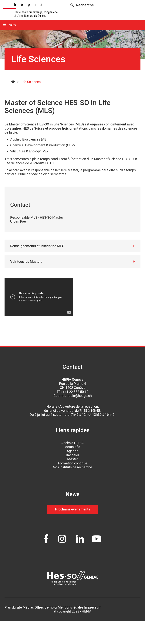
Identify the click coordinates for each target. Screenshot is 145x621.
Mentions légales (70, 607)
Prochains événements (72, 509)
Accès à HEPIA (72, 443)
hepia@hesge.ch (79, 396)
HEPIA (13, 82)
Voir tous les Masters (26, 262)
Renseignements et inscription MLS (37, 246)
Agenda (72, 451)
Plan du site (13, 607)
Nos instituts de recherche (72, 467)
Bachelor (72, 455)
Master (72, 459)
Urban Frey (18, 221)
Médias (28, 607)
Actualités (72, 447)
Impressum (92, 607)
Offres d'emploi (46, 607)
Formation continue (72, 463)
